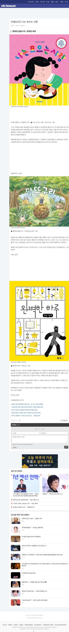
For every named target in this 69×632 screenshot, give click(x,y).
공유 (19, 420)
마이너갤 (42, 2)
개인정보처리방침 (29, 625)
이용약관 (21, 625)
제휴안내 (10, 625)
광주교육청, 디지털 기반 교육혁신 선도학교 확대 (26, 413)
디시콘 (66, 2)
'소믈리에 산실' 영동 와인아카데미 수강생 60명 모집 (27, 407)
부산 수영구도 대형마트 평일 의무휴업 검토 (25, 410)
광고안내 (16, 625)
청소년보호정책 (37, 625)
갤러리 (37, 2)
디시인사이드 (31, 2)
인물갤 (52, 2)
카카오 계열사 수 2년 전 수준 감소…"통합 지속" (26, 416)
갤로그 (57, 2)
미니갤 (47, 2)
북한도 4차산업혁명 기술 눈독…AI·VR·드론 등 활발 (27, 404)
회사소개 (5, 625)
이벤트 (61, 2)
